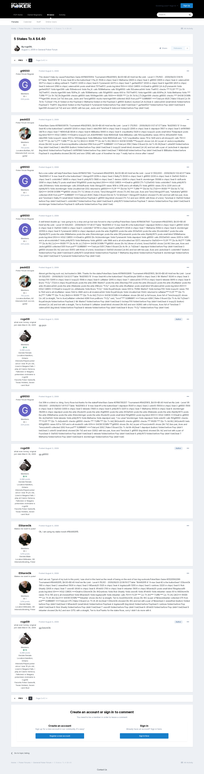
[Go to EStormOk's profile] (25, 539)
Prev (20, 60)
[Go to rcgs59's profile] (17, 48)
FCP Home (18, 15)
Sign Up (186, 5)
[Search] (190, 14)
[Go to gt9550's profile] (25, 85)
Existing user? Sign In (166, 6)
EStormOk (25, 525)
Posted (49, 71)
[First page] (15, 60)
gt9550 (25, 70)
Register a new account (60, 736)
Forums (15, 22)
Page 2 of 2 (41, 60)
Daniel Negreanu (35, 15)
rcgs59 (28, 47)
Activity (62, 15)
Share (164, 48)
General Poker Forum (47, 49)
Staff (39, 22)
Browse (50, 15)
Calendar (28, 22)
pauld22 (25, 119)
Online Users (51, 22)
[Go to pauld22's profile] (25, 133)
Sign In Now (144, 736)
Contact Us (102, 769)
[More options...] (188, 71)
